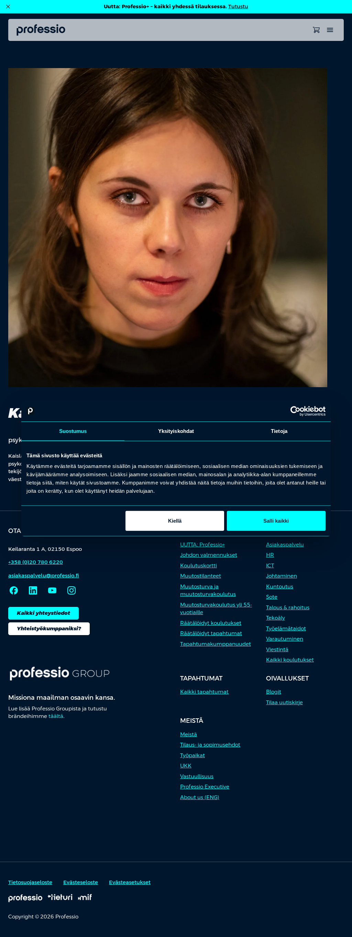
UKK (185, 766)
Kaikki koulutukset (290, 660)
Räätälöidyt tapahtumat (211, 633)
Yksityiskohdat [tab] (176, 431)
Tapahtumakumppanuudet (215, 644)
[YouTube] (52, 590)
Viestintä (277, 649)
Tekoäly (275, 618)
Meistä (188, 734)
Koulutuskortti (198, 565)
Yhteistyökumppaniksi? (49, 628)
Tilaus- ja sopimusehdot (210, 745)
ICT (270, 565)
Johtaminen (281, 576)
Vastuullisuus (196, 776)
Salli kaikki (276, 521)
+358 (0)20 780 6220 (35, 562)
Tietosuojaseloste (30, 882)
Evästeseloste (80, 882)
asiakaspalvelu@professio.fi (43, 575)
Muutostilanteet (200, 576)
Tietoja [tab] (279, 431)
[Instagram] (71, 590)
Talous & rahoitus (287, 607)
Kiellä (175, 521)
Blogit (273, 692)
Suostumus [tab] (73, 431)
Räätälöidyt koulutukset (210, 623)
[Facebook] (13, 590)
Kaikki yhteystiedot (43, 613)
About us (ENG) (199, 797)
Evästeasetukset (130, 882)
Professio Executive (204, 786)
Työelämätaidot (286, 628)
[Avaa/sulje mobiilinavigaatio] (330, 29)
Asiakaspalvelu (285, 544)
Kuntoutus (279, 586)
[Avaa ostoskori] (316, 29)
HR (270, 555)
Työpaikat (192, 755)
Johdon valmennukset (208, 555)
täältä (55, 716)
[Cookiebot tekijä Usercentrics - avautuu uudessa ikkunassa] (295, 411)
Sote (271, 597)
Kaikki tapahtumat (204, 692)
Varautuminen (284, 639)
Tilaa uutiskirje (284, 702)
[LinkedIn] (33, 590)
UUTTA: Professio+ (202, 544)
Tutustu (238, 6)
